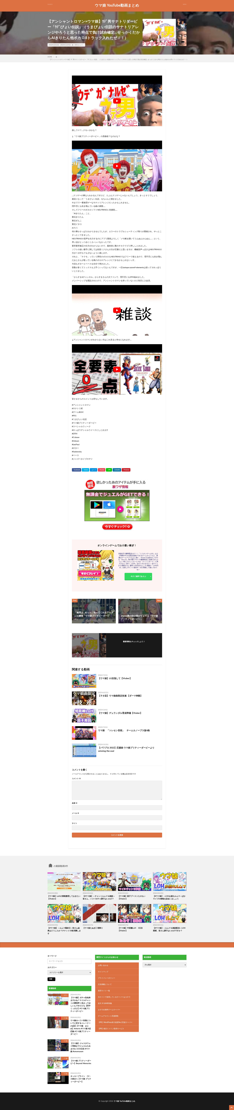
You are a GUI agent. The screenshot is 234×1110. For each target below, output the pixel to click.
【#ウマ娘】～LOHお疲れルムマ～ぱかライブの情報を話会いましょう (169, 897)
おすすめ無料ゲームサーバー (109, 1010)
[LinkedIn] (117, 470)
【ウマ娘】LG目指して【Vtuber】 (115, 678)
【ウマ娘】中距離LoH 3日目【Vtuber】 (130, 929)
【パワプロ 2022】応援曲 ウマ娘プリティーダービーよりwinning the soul (126, 749)
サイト (74, 823)
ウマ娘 (65, 1018)
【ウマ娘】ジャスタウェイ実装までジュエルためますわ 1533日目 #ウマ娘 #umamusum (80, 1047)
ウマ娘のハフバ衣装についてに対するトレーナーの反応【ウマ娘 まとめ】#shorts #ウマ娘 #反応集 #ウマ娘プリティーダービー (80, 1027)
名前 (74, 803)
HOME (50, 57)
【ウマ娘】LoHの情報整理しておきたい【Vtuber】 (64, 897)
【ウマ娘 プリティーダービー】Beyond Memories (80, 1062)
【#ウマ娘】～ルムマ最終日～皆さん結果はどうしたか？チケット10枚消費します (64, 930)
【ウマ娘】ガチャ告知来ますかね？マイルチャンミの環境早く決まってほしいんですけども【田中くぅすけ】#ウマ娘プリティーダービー (80, 1004)
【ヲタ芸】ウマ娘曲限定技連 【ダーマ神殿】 (120, 696)
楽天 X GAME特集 (105, 1003)
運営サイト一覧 (104, 991)
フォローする (134, 645)
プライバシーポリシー (106, 978)
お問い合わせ (103, 965)
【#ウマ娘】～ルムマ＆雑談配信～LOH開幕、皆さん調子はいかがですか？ (169, 929)
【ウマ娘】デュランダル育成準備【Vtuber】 (120, 713)
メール (75, 813)
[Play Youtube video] (117, 101)
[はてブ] (93, 470)
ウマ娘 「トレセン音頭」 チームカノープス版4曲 (124, 730)
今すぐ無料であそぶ (138, 576)
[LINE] (109, 470)
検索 (50, 979)
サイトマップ (103, 972)
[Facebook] (76, 470)
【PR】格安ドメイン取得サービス (111, 1029)
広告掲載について (105, 984)
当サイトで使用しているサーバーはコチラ (114, 997)
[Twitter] (85, 470)
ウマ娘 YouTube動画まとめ (117, 5)
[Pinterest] (126, 470)
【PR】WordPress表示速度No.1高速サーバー (115, 1022)
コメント (76, 778)
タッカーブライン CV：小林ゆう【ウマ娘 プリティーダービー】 (80, 1079)
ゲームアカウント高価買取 (108, 1016)
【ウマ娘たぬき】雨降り (93, 928)
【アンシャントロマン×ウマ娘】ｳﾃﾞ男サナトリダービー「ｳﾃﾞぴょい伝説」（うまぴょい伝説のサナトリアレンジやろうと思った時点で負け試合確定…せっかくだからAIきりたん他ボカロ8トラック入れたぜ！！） (118, 59)
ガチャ (65, 995)
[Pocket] (101, 470)
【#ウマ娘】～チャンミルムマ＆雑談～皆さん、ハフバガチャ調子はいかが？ (99, 897)
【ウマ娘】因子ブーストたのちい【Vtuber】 (131, 897)
